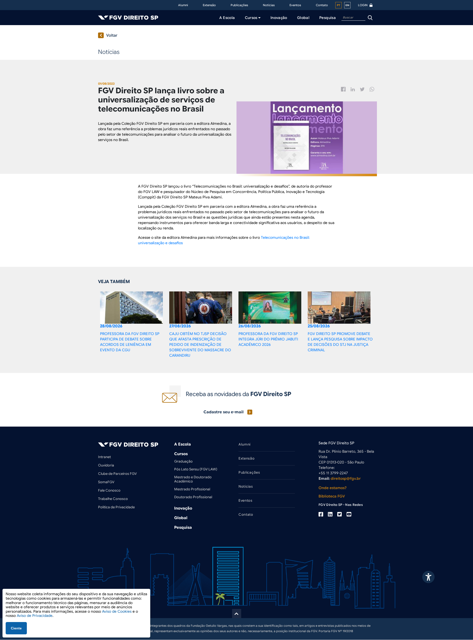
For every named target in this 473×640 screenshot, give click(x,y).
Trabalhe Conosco (113, 498)
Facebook (343, 89)
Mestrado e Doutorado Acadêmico (193, 479)
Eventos (295, 5)
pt (338, 5)
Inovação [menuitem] (278, 18)
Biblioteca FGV (332, 496)
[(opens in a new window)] (321, 514)
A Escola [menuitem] (227, 18)
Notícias (269, 5)
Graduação (183, 461)
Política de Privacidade (116, 507)
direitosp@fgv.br (346, 478)
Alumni (183, 5)
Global (180, 517)
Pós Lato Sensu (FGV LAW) (195, 469)
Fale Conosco (109, 490)
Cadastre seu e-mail (223, 412)
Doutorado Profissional (193, 497)
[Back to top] (236, 613)
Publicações (239, 5)
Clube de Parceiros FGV (117, 473)
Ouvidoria (106, 465)
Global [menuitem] (303, 18)
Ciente (16, 628)
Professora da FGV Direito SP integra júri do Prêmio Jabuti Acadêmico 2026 (268, 339)
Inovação (183, 508)
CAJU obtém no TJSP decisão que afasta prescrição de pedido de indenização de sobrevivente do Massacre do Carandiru (200, 345)
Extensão (209, 5)
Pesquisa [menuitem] (327, 18)
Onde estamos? (333, 488)
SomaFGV (106, 482)
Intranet (104, 457)
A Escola (182, 444)
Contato (322, 5)
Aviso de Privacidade (34, 615)
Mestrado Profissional (192, 489)
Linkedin (353, 89)
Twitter (362, 89)
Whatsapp (372, 89)
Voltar (112, 35)
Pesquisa (183, 527)
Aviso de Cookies (117, 611)
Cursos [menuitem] (251, 18)
